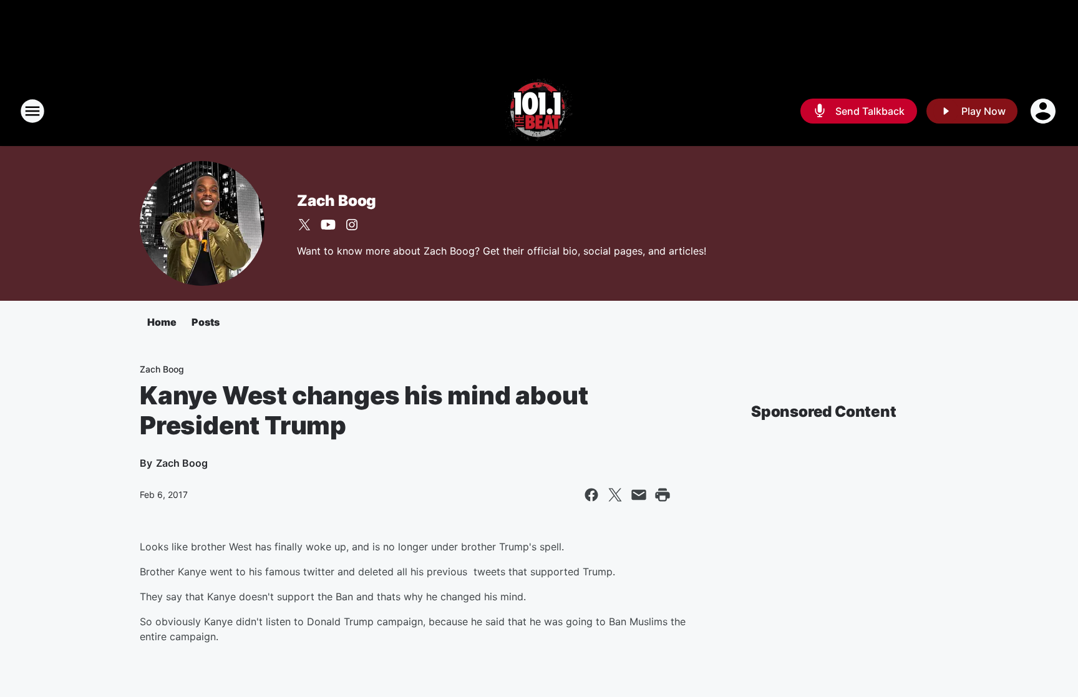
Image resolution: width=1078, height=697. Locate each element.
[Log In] (1044, 111)
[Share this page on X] (615, 495)
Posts (206, 322)
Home (162, 322)
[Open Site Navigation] (32, 111)
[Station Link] (539, 111)
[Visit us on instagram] (351, 224)
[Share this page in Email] (639, 495)
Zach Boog (336, 201)
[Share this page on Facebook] (591, 495)
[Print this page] (662, 495)
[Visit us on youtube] (328, 224)
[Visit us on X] (304, 224)
